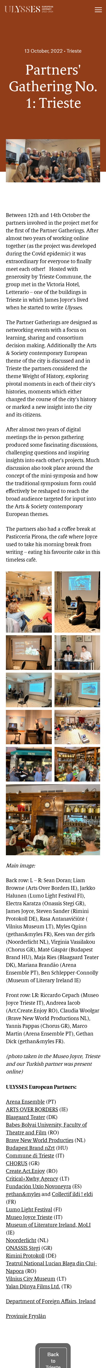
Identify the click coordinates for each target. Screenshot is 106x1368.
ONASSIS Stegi (23, 1248)
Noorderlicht (21, 1241)
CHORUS (16, 1164)
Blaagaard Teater (25, 1118)
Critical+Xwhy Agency (32, 1179)
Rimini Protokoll (25, 1256)
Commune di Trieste (30, 1156)
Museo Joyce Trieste (29, 1218)
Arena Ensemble (25, 1102)
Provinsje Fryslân (26, 1316)
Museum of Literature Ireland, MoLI (48, 1225)
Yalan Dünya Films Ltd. (33, 1287)
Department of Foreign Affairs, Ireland (51, 1302)
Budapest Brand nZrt (30, 1148)
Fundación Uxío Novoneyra (38, 1187)
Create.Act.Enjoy (25, 1171)
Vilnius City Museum (30, 1279)
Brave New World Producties (39, 1141)
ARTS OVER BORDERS (32, 1110)
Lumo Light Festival (29, 1210)
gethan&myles (23, 1194)
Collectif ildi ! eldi (72, 1194)
